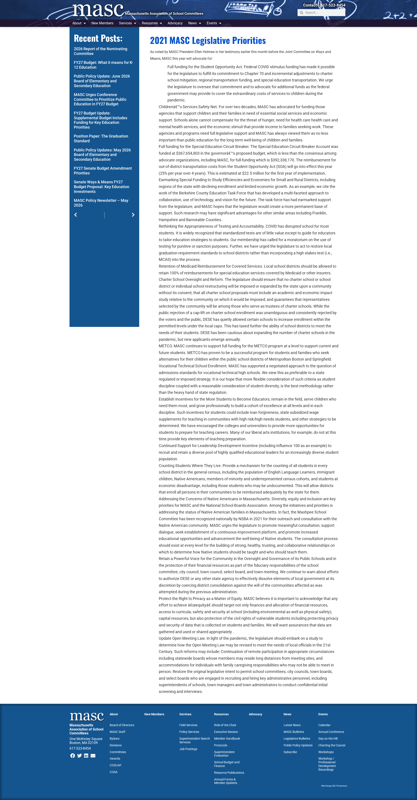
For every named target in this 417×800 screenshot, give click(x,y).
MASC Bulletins (294, 732)
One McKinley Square (86, 739)
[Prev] (89, 215)
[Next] (119, 215)
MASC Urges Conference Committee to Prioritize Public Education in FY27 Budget (100, 99)
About (76, 23)
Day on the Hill (328, 738)
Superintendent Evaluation (224, 753)
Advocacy (175, 23)
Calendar (324, 725)
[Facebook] (73, 755)
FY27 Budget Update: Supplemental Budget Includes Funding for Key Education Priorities (100, 120)
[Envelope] (92, 755)
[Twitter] (79, 755)
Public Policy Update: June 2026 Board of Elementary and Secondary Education (102, 81)
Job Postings (188, 749)
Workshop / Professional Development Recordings (327, 764)
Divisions (116, 745)
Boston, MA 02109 (84, 743)
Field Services (188, 725)
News (192, 23)
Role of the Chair (225, 725)
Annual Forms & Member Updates (225, 781)
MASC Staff (117, 732)
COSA (113, 772)
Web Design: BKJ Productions (334, 786)
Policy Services (189, 732)
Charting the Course (331, 745)
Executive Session (226, 732)
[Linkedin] (86, 755)
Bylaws (114, 738)
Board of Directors (122, 725)
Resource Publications (229, 772)
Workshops (326, 752)
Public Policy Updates (298, 745)
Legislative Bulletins (297, 738)
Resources (150, 23)
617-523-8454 (80, 748)
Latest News (292, 725)
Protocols (220, 745)
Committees (118, 752)
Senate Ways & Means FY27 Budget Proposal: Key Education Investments (101, 187)
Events (212, 23)
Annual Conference (331, 732)
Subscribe (290, 752)
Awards (115, 758)
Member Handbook (227, 738)
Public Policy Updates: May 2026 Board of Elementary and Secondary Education (102, 155)
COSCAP (115, 765)
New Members (102, 23)
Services (125, 23)
